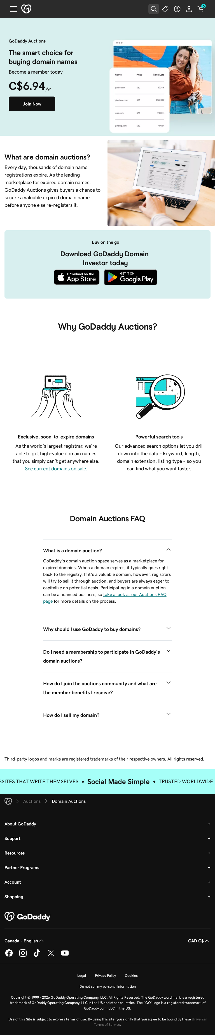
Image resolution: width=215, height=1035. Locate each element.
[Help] (177, 9)
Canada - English (21, 940)
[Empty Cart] (201, 9)
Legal (81, 975)
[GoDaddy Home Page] (27, 916)
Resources (14, 853)
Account (12, 882)
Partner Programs (21, 867)
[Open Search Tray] (153, 9)
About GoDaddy (20, 824)
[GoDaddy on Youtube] (64, 956)
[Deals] (165, 9)
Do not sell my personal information (108, 986)
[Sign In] (189, 9)
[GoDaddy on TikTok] (36, 956)
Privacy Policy (105, 975)
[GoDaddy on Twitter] (50, 956)
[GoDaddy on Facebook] (8, 956)
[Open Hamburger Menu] (11, 9)
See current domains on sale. (56, 468)
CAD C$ (196, 940)
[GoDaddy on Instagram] (22, 956)
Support (12, 838)
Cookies (131, 975)
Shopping (13, 896)
